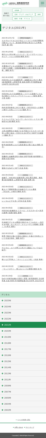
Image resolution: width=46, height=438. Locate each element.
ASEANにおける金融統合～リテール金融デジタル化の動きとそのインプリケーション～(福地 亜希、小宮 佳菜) (22, 96)
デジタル (6, 295)
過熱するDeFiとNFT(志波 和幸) (15, 168)
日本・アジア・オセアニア (24, 14)
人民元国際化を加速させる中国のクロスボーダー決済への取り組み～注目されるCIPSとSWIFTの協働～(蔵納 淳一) (23, 133)
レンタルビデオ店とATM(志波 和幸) (16, 201)
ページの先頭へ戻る (23, 420)
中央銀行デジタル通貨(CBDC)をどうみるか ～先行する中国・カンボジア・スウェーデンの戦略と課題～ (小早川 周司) (23, 224)
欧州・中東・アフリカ (22, 19)
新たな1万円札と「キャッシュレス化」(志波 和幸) (22, 259)
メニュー (42, 3)
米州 (39, 14)
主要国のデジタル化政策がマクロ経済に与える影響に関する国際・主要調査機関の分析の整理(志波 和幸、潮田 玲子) (23, 68)
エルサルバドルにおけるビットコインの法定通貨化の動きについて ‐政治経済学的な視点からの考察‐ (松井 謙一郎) (23, 43)
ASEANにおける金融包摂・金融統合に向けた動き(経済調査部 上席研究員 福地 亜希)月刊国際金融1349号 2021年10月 (22, 82)
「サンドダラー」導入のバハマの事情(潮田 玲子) (22, 269)
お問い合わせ (18, 427)
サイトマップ (29, 427)
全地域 (17, 10)
